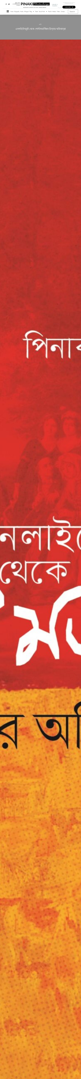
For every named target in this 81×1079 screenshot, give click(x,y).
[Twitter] (9, 4)
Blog (31, 11)
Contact (63, 11)
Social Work (42, 11)
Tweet (36, 11)
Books (21, 11)
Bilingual (26, 11)
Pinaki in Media (52, 11)
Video (58, 11)
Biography (16, 11)
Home (11, 11)
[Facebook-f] (6, 4)
